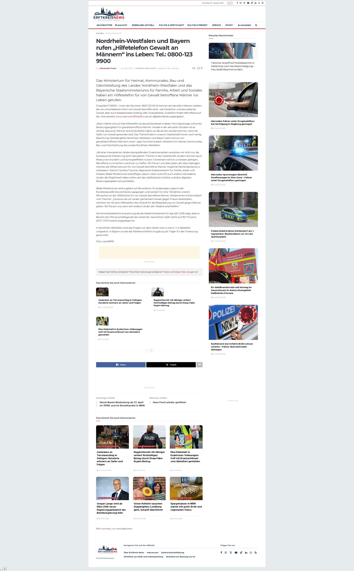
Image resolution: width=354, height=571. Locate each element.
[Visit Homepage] (108, 13)
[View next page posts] (152, 350)
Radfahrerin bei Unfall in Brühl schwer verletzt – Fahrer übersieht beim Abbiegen (232, 346)
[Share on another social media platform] (199, 364)
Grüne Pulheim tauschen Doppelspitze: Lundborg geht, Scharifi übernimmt (148, 506)
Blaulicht (121, 25)
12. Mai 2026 (104, 339)
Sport (229, 25)
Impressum (152, 552)
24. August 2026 (106, 307)
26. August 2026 (218, 297)
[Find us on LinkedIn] (255, 3)
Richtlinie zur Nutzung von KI (180, 557)
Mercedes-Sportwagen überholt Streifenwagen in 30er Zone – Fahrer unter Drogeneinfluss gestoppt (231, 177)
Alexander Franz (108, 68)
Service (216, 25)
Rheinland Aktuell (143, 25)
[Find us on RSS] (262, 3)
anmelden (106, 528)
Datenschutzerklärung (172, 552)
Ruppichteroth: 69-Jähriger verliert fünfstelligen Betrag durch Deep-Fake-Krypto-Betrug (174, 303)
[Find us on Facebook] (237, 3)
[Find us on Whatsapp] (259, 3)
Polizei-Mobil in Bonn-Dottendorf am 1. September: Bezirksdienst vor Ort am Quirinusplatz (232, 234)
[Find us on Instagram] (240, 3)
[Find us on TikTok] (252, 3)
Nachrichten (104, 25)
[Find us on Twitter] (244, 3)
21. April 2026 (140, 519)
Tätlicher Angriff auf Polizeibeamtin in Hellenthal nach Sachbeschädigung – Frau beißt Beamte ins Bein (233, 66)
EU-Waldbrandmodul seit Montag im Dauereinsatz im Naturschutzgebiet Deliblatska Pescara (231, 290)
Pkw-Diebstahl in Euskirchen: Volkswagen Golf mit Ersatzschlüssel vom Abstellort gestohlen (120, 332)
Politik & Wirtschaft (171, 25)
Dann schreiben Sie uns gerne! (181, 272)
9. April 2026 (177, 519)
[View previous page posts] (147, 350)
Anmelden (245, 25)
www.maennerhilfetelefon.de (132, 116)
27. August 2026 (218, 74)
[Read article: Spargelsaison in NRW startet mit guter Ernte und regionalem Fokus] (186, 488)
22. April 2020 (127, 68)
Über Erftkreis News (134, 552)
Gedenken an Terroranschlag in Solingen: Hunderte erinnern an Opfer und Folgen (120, 301)
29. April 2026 (103, 519)
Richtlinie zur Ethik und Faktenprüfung (143, 557)
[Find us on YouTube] (248, 3)
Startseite (100, 33)
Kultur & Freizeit (197, 25)
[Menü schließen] (1, 569)
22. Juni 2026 (160, 310)
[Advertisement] (197, 13)
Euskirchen (177, 446)
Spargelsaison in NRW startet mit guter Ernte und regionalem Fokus (186, 506)
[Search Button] (256, 25)
